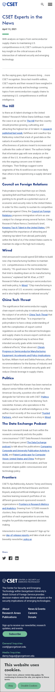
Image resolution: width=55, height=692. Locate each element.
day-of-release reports (17, 535)
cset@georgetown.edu (14, 646)
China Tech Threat (38, 314)
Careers (32, 613)
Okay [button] (10, 685)
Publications (9, 617)
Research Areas (11, 613)
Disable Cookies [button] (29, 685)
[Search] (42, 4)
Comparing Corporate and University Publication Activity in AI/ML (27, 450)
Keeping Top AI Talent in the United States (23, 227)
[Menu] (50, 4)
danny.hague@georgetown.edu (18, 656)
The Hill (30, 121)
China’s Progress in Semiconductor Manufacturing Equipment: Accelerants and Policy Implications (26, 351)
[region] (27, 675)
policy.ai (28, 539)
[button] (12, 555)
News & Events (36, 608)
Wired (25, 285)
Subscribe (15, 634)
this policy (35, 675)
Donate (32, 617)
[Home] (9, 4)
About (5, 608)
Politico (45, 397)
